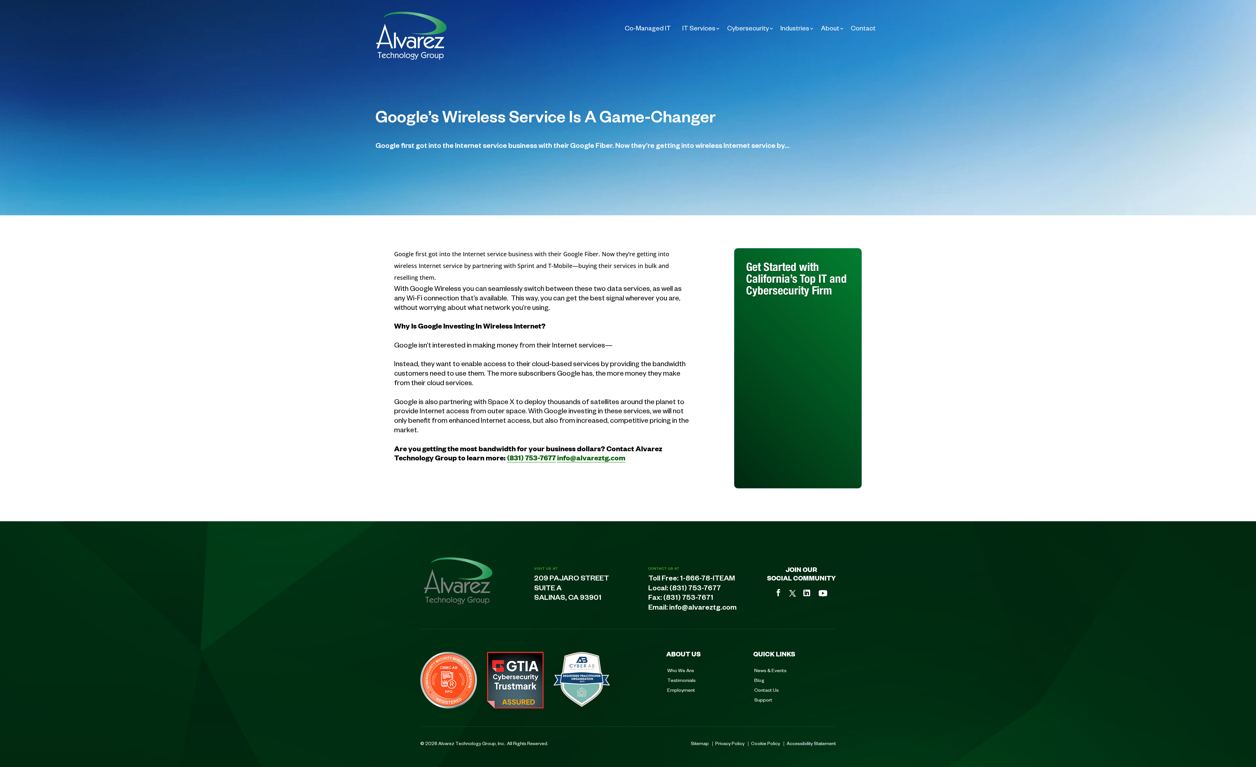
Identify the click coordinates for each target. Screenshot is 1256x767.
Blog (759, 680)
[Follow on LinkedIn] (806, 593)
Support (763, 700)
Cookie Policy (765, 743)
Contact (863, 28)
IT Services (698, 28)
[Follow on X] (792, 593)
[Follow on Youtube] (823, 593)
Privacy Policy (729, 743)
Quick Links (774, 654)
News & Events (770, 670)
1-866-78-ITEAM (707, 579)
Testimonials (681, 680)
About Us (683, 654)
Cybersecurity (748, 28)
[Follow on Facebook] (778, 592)
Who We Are (680, 670)
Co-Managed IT (648, 28)
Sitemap (700, 743)
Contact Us (766, 690)
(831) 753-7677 (531, 457)
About (830, 28)
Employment (681, 690)
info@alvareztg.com (591, 457)
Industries (794, 28)
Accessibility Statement (811, 743)
